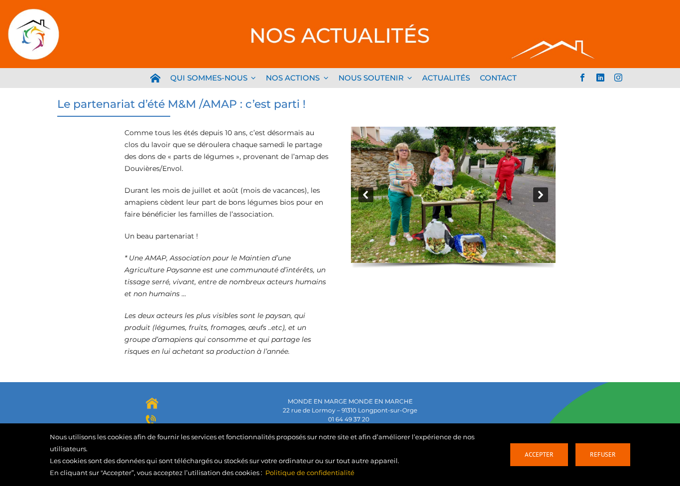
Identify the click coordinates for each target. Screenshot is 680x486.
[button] (365, 194)
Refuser (603, 454)
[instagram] (618, 77)
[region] (453, 199)
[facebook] (582, 77)
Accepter (539, 454)
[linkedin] (600, 77)
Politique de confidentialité (309, 473)
